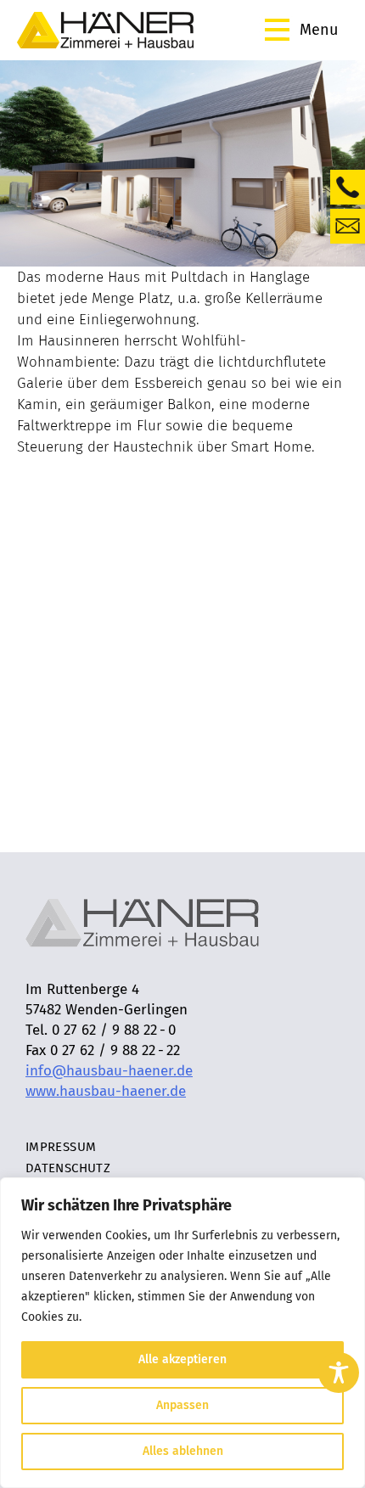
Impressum (60, 1146)
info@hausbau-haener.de (109, 1071)
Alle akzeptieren (182, 1359)
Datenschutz (67, 1168)
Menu (319, 29)
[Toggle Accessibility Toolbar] (339, 1372)
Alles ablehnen (183, 1451)
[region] (182, 1332)
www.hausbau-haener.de (105, 1091)
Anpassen (182, 1405)
